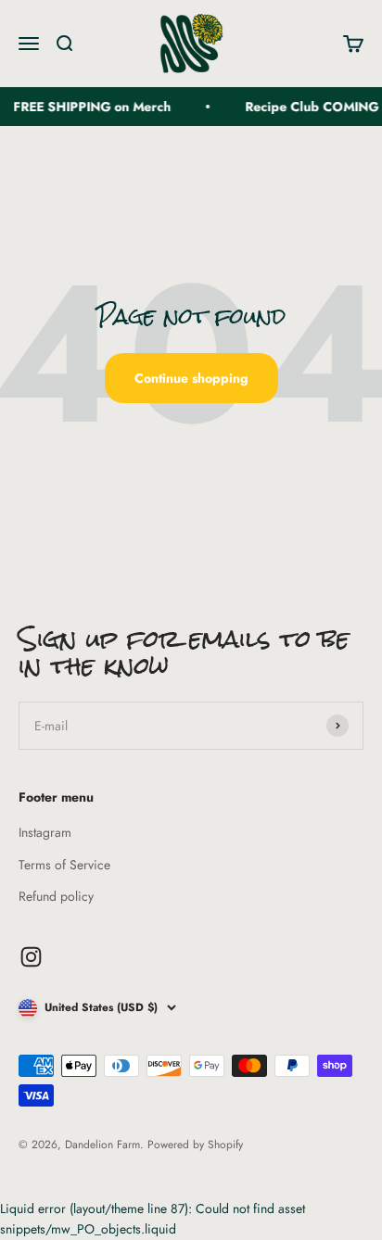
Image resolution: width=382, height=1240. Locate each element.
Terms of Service (64, 864)
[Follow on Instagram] (31, 956)
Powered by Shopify (195, 1144)
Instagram (45, 832)
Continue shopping (191, 378)
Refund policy (56, 896)
